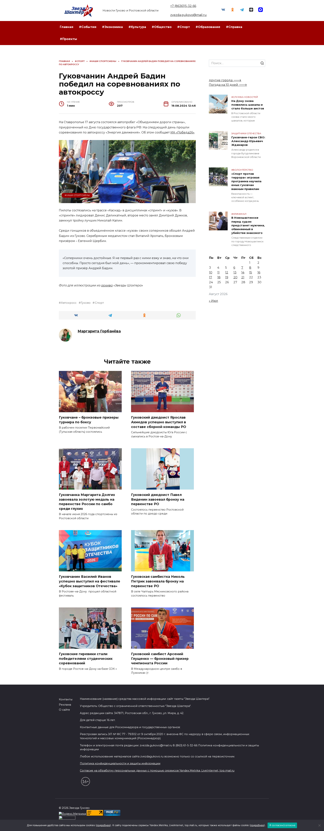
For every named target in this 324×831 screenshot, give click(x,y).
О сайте (64, 709)
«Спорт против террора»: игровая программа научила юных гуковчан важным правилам (246, 181)
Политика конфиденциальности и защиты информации (120, 763)
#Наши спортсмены (77, 195)
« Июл (213, 301)
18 (218, 277)
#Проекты (68, 39)
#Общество (162, 27)
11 (218, 272)
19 (226, 277)
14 (242, 272)
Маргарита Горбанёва (99, 331)
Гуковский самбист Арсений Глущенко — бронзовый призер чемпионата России (160, 658)
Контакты (65, 699)
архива (107, 285)
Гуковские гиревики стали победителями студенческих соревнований (85, 658)
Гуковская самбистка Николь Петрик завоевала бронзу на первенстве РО (158, 581)
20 (235, 277)
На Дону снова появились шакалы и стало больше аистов (247, 104)
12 (226, 272)
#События (87, 27)
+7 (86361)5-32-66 (183, 6)
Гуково (86, 302)
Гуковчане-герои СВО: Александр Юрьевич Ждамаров (248, 141)
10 (210, 272)
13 (234, 272)
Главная (66, 27)
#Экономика (112, 27)
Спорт (99, 302)
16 (258, 272)
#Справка (234, 27)
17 (210, 277)
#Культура (137, 27)
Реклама (65, 704)
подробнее (103, 825)
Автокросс (68, 302)
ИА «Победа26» (182, 132)
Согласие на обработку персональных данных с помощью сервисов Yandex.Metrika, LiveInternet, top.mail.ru (157, 770)
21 (242, 277)
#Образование (208, 27)
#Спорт (183, 27)
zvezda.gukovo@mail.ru (188, 15)
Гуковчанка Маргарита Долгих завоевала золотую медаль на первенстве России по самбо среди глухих (87, 502)
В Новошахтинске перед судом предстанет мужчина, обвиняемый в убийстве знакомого (248, 225)
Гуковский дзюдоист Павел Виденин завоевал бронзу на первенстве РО (157, 499)
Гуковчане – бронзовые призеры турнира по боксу (88, 419)
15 (250, 272)
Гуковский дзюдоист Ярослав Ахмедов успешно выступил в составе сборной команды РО (158, 422)
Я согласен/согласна (282, 825)
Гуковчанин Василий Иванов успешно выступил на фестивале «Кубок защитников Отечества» (89, 581)
